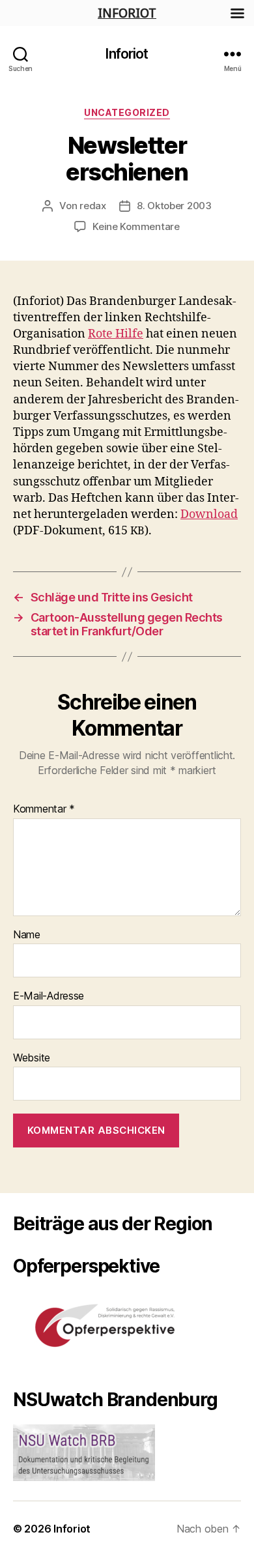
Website (31, 1058)
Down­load (209, 514)
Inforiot (127, 54)
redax (92, 205)
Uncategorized (127, 112)
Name (26, 935)
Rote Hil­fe (115, 333)
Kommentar (44, 809)
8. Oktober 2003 (174, 205)
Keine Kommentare (136, 226)
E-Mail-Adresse (48, 996)
